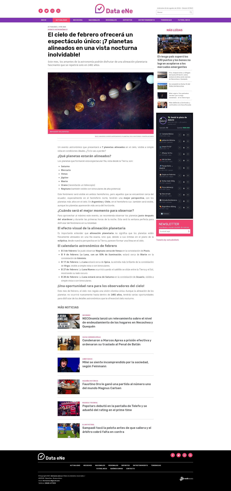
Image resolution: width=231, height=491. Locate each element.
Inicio (43, 20)
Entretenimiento (146, 20)
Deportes (127, 20)
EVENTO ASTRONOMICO (114, 136)
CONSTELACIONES (148, 136)
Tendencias (166, 20)
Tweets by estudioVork (167, 240)
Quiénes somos (116, 469)
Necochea (77, 20)
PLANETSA (125, 136)
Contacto (130, 469)
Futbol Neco (184, 20)
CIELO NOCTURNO (135, 136)
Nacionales (94, 20)
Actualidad (61, 20)
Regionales (111, 20)
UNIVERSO (102, 136)
